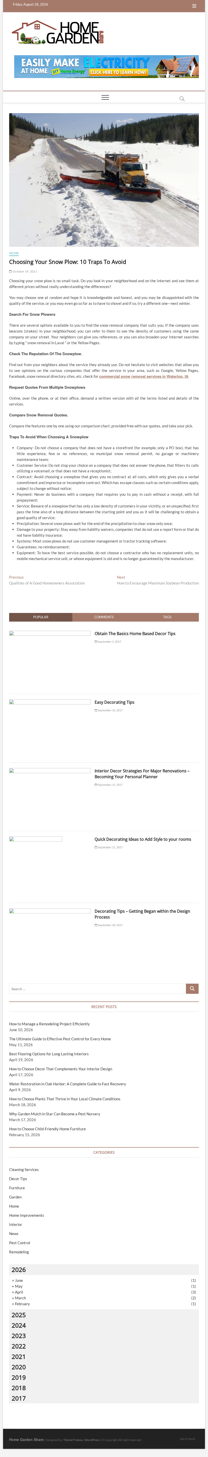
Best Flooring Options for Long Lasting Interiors (49, 1054)
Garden (15, 1197)
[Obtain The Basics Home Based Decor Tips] (50, 633)
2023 (19, 1335)
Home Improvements (26, 1215)
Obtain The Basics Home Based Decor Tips (135, 633)
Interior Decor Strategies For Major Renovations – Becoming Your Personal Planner (142, 773)
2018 (19, 1388)
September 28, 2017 (110, 925)
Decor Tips (18, 1178)
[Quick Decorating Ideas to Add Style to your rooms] (35, 839)
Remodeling (19, 1252)
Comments (104, 617)
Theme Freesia (72, 1440)
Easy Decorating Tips (114, 702)
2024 (19, 1325)
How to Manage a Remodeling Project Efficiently (49, 1024)
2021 (19, 1356)
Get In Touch (187, 1438)
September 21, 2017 (110, 847)
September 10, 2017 (110, 710)
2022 (19, 1346)
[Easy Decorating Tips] (50, 702)
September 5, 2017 (109, 641)
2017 (19, 1398)
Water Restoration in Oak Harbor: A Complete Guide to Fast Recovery (67, 1084)
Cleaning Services (24, 1169)
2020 (19, 1367)
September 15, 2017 (110, 784)
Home (14, 253)
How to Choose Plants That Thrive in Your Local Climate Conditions (64, 1098)
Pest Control (19, 1242)
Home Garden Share (26, 1439)
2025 (19, 1315)
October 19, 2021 (24, 271)
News (14, 1233)
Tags (167, 617)
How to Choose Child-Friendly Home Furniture (47, 1128)
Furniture (17, 1187)
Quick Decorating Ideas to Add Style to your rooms (143, 839)
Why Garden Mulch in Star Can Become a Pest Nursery (54, 1113)
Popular (40, 617)
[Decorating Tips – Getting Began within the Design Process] (50, 911)
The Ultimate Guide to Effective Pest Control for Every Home (60, 1039)
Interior (15, 1224)
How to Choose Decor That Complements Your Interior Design (60, 1069)
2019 (19, 1377)
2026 (19, 1269)
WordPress (91, 1440)
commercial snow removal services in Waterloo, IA (143, 376)
